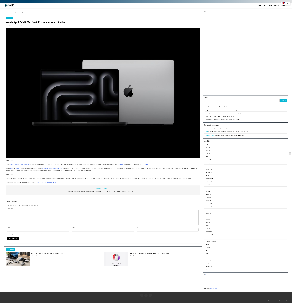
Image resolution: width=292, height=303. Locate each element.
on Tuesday (145, 164)
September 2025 (209, 178)
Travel (270, 5)
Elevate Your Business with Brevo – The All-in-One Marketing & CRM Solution (229, 131)
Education (208, 228)
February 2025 (209, 200)
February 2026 (209, 163)
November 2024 (209, 210)
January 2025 (209, 203)
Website (138, 227)
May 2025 (208, 191)
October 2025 (209, 175)
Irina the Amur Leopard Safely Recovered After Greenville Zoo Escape (223, 119)
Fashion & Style (209, 234)
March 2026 (208, 159)
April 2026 (208, 156)
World (259, 5)
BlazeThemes (25, 300)
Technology (284, 5)
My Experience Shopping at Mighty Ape (220, 128)
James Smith (34, 255)
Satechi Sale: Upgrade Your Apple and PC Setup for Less (47, 253)
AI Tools (208, 219)
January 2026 (209, 166)
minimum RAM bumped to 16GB (47, 182)
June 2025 (208, 188)
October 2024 (209, 213)
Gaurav (207, 128)
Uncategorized (209, 266)
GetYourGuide (213, 288)
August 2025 (209, 181)
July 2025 (208, 184)
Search (206, 97)
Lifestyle (276, 5)
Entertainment (209, 231)
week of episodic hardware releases (19, 164)
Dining (207, 225)
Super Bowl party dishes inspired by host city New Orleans (230, 135)
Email (74, 227)
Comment (10, 208)
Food (207, 238)
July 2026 (208, 147)
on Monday (120, 164)
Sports (264, 5)
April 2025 (208, 194)
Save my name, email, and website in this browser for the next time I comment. (28, 234)
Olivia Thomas (133, 255)
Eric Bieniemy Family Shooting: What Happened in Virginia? (220, 116)
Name (9, 227)
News (207, 250)
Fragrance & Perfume (211, 241)
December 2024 (209, 206)
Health (207, 244)
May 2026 (208, 153)
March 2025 (208, 197)
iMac (11, 168)
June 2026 (208, 150)
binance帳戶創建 (210, 135)
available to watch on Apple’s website (52, 168)
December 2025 (209, 169)
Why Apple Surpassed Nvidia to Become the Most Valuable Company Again (224, 113)
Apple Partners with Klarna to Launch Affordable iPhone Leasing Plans (149, 253)
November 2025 (209, 172)
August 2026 (209, 144)
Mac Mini (18, 168)
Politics (207, 253)
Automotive (208, 222)
